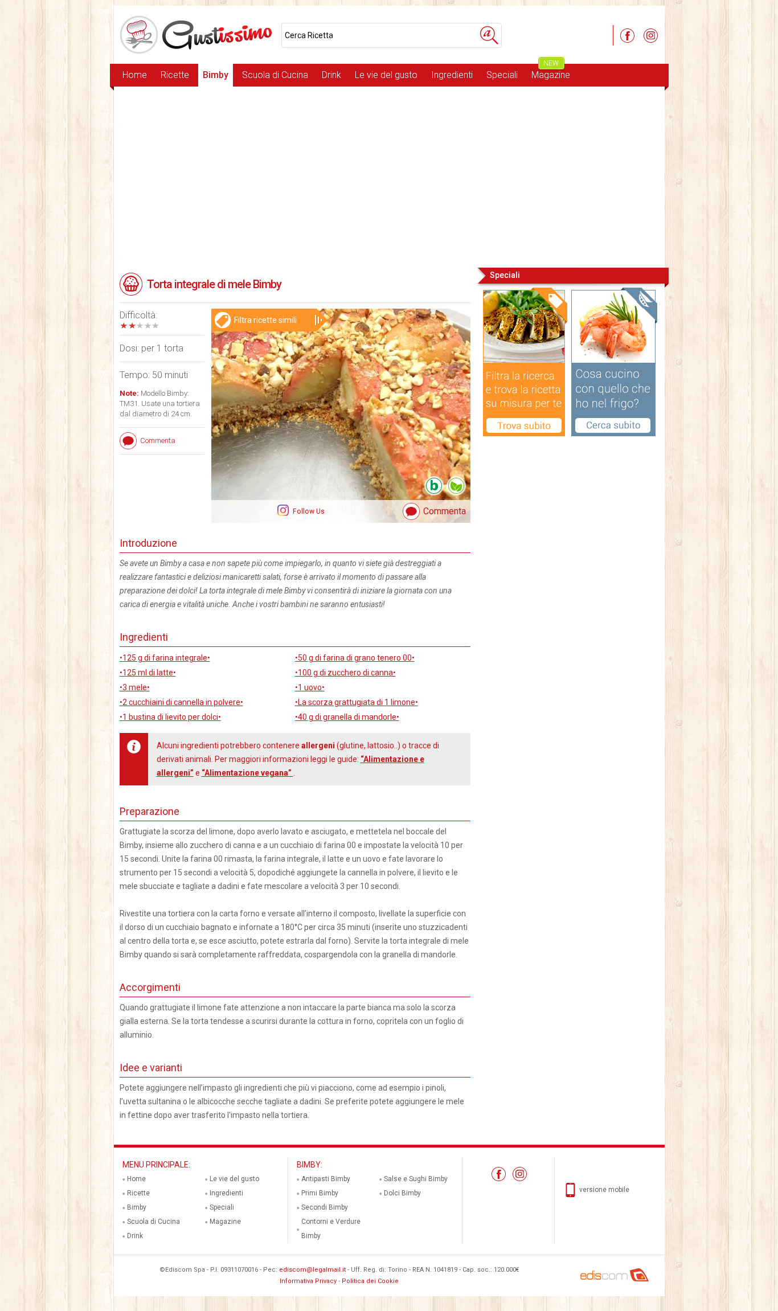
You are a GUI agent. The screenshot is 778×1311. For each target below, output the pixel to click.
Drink (331, 74)
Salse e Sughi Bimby (416, 1179)
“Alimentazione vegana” (247, 772)
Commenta (444, 511)
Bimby (215, 74)
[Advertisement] (389, 176)
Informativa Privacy (308, 1281)
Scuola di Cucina (275, 74)
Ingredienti (452, 74)
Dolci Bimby (402, 1193)
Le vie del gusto (386, 74)
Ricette (175, 74)
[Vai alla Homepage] (197, 34)
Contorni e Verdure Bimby (331, 1229)
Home (134, 74)
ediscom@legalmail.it (312, 1269)
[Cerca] (489, 35)
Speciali (502, 74)
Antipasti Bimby (325, 1179)
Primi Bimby (319, 1193)
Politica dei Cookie (370, 1281)
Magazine (550, 72)
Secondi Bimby (324, 1207)
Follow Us (308, 511)
